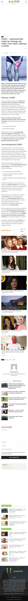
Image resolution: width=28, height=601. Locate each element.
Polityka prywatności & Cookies (16, 597)
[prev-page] (13, 423)
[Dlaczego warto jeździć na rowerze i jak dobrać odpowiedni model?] (4, 399)
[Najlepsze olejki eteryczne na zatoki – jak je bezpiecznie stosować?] (4, 517)
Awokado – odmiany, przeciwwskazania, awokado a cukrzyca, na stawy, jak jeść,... (18, 533)
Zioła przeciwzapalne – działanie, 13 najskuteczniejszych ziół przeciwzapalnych (17, 559)
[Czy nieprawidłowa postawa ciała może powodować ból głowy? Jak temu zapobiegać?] (4, 523)
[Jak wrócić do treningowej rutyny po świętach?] (4, 405)
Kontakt (7, 597)
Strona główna (4, 34)
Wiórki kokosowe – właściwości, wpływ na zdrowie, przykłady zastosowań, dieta (17, 552)
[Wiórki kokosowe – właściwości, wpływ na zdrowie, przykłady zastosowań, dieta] (4, 553)
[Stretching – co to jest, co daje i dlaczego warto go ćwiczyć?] (4, 411)
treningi (13, 359)
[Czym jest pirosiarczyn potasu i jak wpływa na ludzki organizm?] (4, 546)
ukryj (9, 464)
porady (6, 359)
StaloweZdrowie (14, 372)
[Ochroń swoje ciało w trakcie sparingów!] (4, 418)
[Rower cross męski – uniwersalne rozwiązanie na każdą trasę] (4, 393)
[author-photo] (14, 370)
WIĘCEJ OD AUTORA (17, 381)
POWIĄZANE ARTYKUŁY (6, 381)
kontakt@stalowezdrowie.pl (19, 593)
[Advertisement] (14, 19)
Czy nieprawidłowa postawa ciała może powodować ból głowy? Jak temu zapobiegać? (18, 523)
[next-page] (15, 423)
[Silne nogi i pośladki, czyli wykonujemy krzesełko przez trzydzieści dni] (4, 540)
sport (9, 34)
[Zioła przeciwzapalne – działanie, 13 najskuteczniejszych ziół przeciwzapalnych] (4, 559)
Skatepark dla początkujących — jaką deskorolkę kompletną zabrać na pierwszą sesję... (17, 510)
